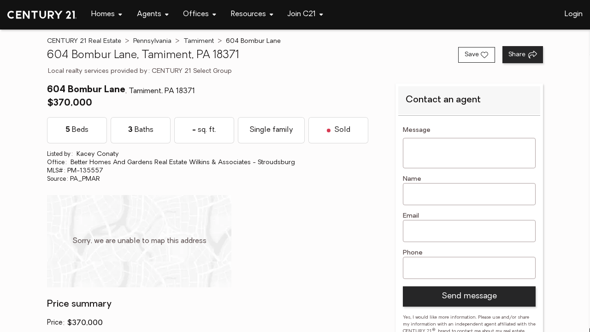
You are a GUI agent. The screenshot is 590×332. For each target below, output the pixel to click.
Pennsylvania (152, 41)
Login (574, 14)
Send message (469, 296)
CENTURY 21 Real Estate (84, 41)
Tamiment (198, 41)
